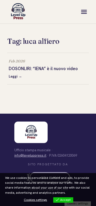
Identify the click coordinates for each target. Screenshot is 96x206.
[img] (18, 12)
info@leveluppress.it (30, 155)
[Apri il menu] (84, 11)
